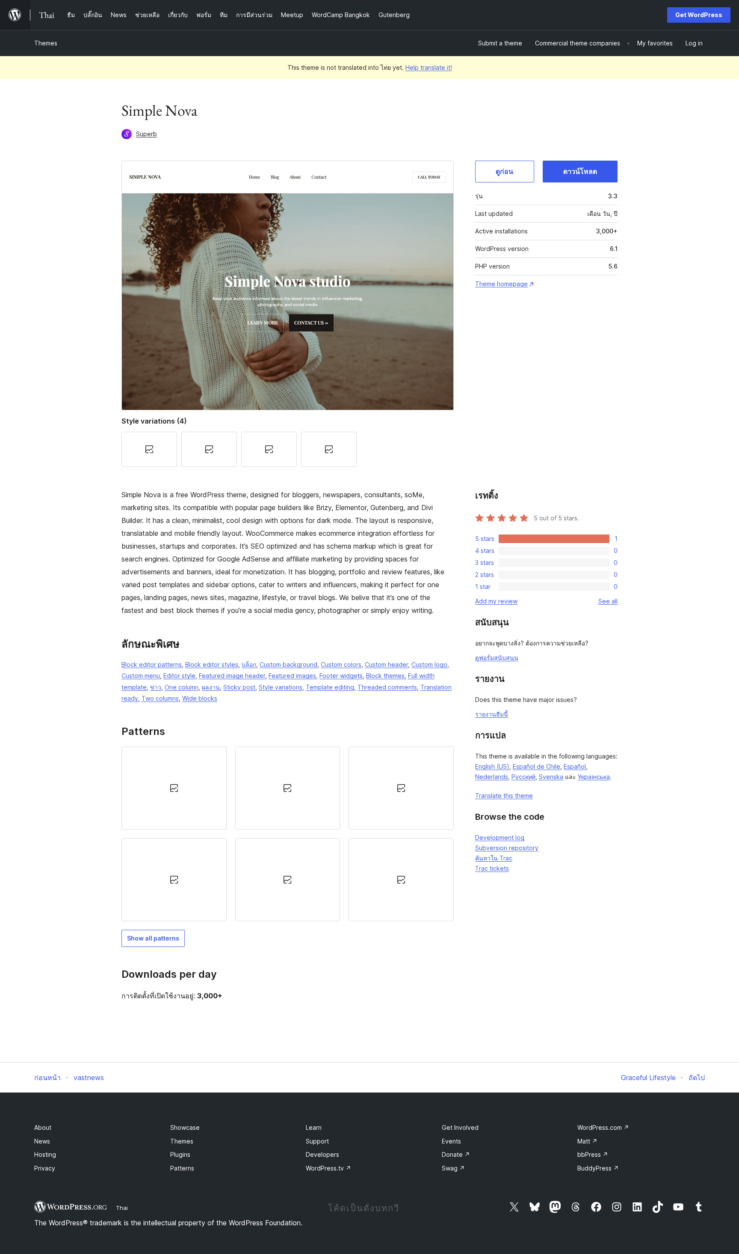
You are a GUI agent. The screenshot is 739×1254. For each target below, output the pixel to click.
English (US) (492, 766)
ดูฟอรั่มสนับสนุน (496, 657)
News (42, 1141)
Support (317, 1141)
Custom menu (140, 675)
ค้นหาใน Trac (493, 858)
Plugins (180, 1154)
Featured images (292, 675)
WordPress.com (603, 1127)
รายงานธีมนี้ (491, 714)
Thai (122, 1207)
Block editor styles (211, 664)
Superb (146, 133)
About (42, 1127)
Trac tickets (492, 868)
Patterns (182, 1168)
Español (575, 766)
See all (608, 601)
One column (181, 687)
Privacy (44, 1168)
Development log (499, 837)
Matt (587, 1141)
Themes (45, 43)
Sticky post (239, 687)
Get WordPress (698, 14)
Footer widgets (341, 675)
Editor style (179, 675)
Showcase (185, 1127)
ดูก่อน (504, 171)
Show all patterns (153, 938)
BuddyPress (598, 1168)
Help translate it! (428, 67)
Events (451, 1141)
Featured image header (232, 675)
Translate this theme (504, 795)
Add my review (496, 601)
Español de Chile (536, 766)
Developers (322, 1154)
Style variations (280, 687)
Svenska (551, 776)
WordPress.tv (328, 1168)
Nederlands (491, 776)
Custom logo (429, 664)
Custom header (386, 664)
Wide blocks (199, 698)
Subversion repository (506, 847)
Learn (314, 1127)
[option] (174, 788)
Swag (453, 1168)
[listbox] (287, 834)
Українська (594, 776)
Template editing (330, 687)
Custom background (288, 664)
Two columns (160, 698)
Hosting (45, 1154)
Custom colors (341, 664)
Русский (523, 776)
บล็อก (249, 664)
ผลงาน (211, 687)
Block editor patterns (151, 664)
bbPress (592, 1154)
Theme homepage (501, 283)
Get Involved (460, 1127)
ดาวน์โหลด (580, 171)
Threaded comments (387, 687)
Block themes (385, 675)
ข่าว (155, 687)
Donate (456, 1154)
